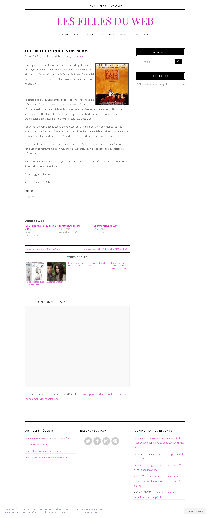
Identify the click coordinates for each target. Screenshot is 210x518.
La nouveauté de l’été (69, 225)
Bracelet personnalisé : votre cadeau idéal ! (48, 451)
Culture (106, 34)
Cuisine (123, 34)
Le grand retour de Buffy (106, 225)
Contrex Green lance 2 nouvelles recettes (47, 457)
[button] (35, 271)
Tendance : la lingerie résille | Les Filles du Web (159, 465)
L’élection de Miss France (43, 248)
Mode (65, 34)
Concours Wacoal (148, 469)
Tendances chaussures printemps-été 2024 (48, 437)
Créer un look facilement (38, 444)
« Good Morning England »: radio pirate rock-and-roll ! (119, 266)
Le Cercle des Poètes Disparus (56, 51)
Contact (116, 6)
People (92, 34)
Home (91, 6)
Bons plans (140, 34)
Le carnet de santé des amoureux (106, 248)
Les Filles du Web (105, 21)
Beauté (78, 34)
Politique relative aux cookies (89, 512)
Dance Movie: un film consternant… (76, 264)
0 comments (78, 56)
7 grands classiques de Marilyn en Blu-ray (35, 283)
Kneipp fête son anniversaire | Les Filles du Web (159, 476)
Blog (103, 6)
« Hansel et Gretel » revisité (97, 264)
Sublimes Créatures (55, 281)
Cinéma (66, 56)
